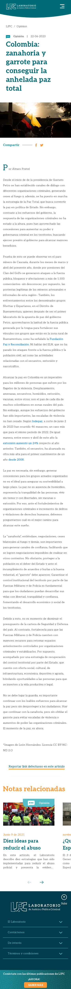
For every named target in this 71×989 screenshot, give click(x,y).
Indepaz (37, 421)
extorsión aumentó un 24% (20, 443)
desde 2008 (16, 459)
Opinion (22, 26)
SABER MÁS (35, 985)
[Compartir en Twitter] (42, 145)
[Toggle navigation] (62, 6)
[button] (41, 882)
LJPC (9, 26)
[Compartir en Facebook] (37, 145)
